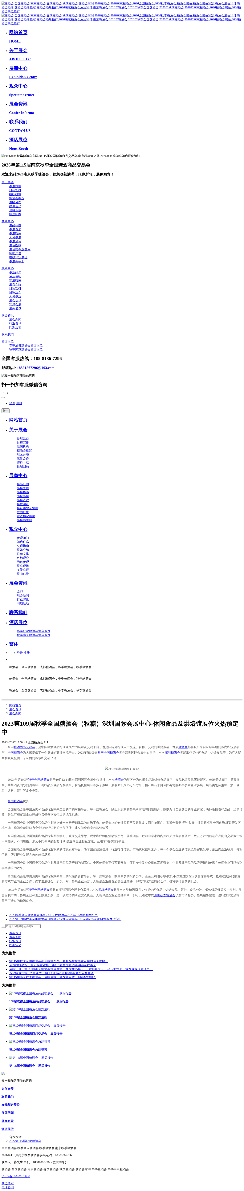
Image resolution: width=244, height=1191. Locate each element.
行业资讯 (15, 941)
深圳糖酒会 (172, 752)
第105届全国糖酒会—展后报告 (29, 1065)
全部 (20, 591)
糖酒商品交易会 (24, 747)
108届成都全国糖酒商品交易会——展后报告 (39, 1001)
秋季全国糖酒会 (108, 752)
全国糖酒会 (15, 752)
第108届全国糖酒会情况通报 (28, 1017)
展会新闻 (15, 713)
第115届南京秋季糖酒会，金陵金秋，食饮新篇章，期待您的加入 (52, 977)
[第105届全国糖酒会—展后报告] (31, 1057)
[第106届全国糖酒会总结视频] (29, 1041)
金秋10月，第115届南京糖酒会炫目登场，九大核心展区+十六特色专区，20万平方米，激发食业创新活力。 (81, 969)
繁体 (5, 410)
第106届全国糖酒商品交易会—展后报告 (36, 1033)
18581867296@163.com (36, 368)
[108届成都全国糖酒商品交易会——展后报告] (40, 993)
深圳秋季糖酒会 (164, 895)
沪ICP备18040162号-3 (16, 1176)
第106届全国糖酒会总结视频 (28, 1049)
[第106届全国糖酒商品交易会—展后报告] (37, 1025)
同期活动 (15, 945)
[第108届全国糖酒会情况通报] (29, 1009)
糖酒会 (183, 747)
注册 (19, 403)
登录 (12, 403)
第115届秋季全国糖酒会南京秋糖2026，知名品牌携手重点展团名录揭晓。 (58, 961)
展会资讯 (15, 709)
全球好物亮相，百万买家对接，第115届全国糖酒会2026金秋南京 (52, 965)
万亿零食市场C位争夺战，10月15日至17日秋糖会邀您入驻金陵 (51, 973)
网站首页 (18, 419)
